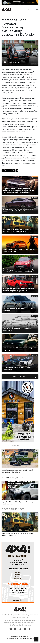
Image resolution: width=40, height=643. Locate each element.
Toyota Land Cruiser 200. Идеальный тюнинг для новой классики (18, 503)
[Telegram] (11, 170)
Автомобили (33, 257)
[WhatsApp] (14, 170)
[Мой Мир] (8, 170)
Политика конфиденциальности (19, 636)
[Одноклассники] (5, 170)
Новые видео (13, 477)
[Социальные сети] (28, 9)
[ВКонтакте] (3, 170)
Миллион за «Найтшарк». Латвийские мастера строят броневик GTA (18, 535)
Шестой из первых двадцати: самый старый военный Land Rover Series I (17, 471)
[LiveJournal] (17, 170)
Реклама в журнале (27, 639)
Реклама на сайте (12, 639)
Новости (8, 58)
